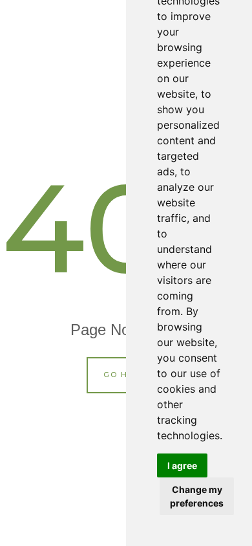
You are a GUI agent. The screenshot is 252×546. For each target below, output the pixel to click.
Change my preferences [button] (197, 496)
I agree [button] (182, 465)
